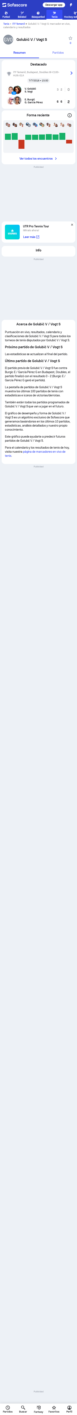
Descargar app (53, 4)
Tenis (6, 23)
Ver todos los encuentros (36, 158)
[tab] (19, 53)
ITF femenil (18, 23)
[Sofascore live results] (17, 5)
